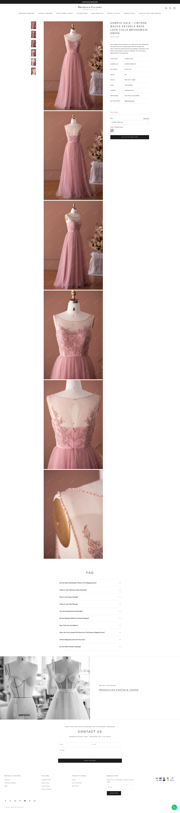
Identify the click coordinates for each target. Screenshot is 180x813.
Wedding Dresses (26, 13)
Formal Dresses (45, 13)
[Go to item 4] (33, 53)
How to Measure (77, 783)
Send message (90, 760)
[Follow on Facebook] (5, 801)
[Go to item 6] (33, 71)
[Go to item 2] (33, 34)
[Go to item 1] (33, 25)
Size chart (146, 118)
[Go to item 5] (33, 62)
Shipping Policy (46, 780)
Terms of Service (46, 789)
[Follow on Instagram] (15, 801)
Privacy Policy (46, 786)
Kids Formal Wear (64, 13)
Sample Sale (129, 13)
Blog (5, 786)
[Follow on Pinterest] (20, 801)
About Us (7, 780)
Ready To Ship (114, 13)
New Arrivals (97, 13)
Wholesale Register (10, 783)
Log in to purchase (129, 137)
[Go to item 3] (33, 43)
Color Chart (75, 786)
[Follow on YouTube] (25, 801)
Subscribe (114, 793)
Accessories (82, 13)
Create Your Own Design (150, 13)
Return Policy (45, 783)
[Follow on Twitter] (10, 801)
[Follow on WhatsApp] (35, 801)
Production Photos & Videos (118, 690)
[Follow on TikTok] (30, 801)
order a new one (129, 101)
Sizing (73, 780)
